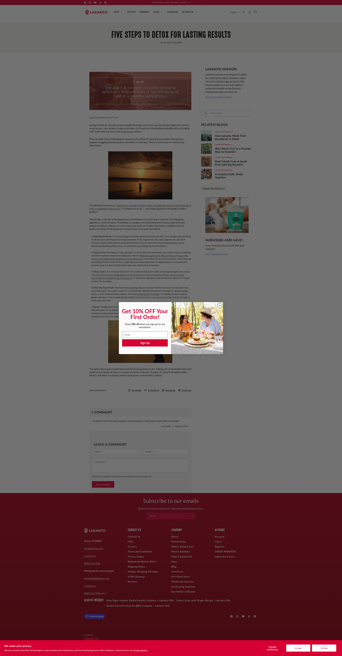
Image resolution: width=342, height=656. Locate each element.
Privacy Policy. (140, 650)
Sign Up (145, 343)
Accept (298, 648)
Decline (324, 648)
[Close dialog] (219, 305)
